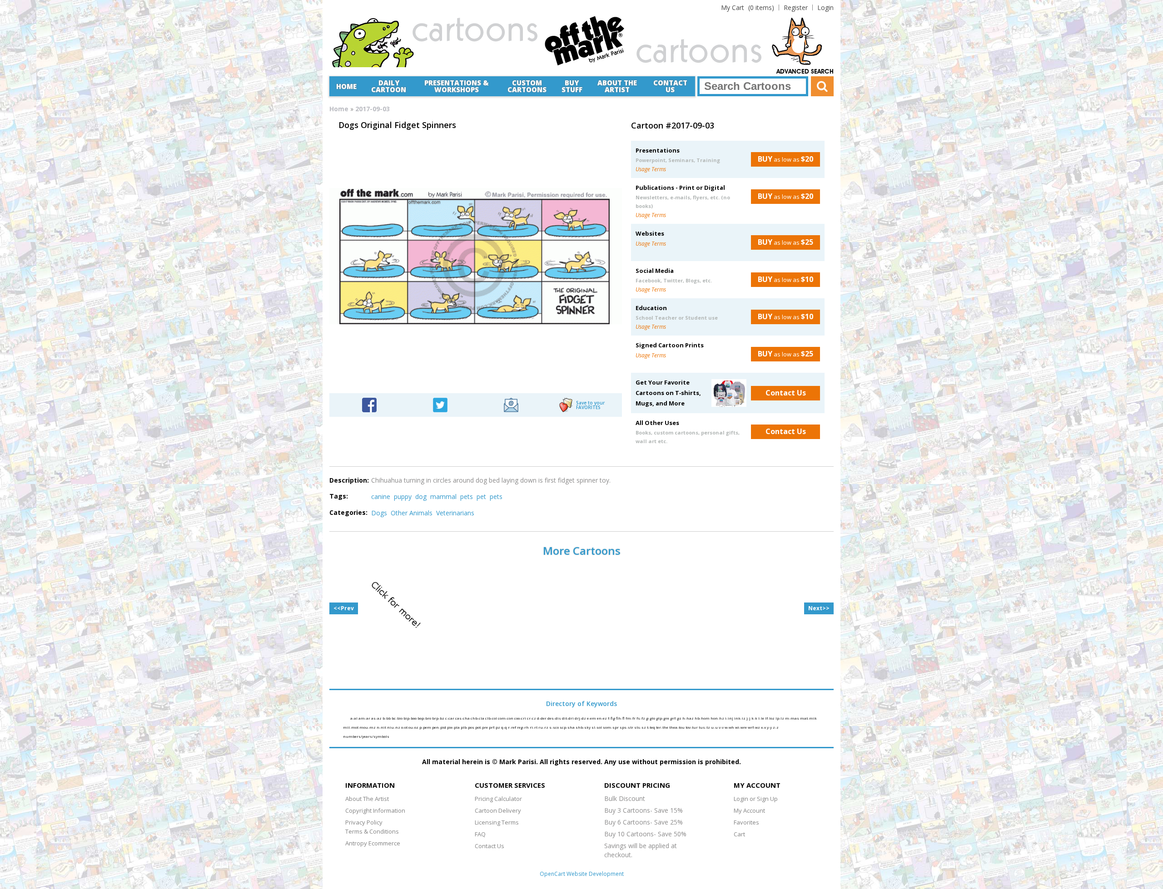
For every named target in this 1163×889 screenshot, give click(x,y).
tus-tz (705, 727)
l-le (761, 718)
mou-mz (368, 727)
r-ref (512, 727)
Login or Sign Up (756, 799)
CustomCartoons (527, 86)
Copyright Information (375, 810)
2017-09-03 (372, 108)
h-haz (688, 718)
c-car (450, 718)
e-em (592, 718)
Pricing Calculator (498, 799)
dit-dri (568, 718)
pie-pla (454, 727)
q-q (504, 727)
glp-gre (663, 718)
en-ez (602, 718)
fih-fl (621, 718)
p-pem (425, 727)
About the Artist (617, 86)
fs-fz (641, 718)
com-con (506, 718)
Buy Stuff (572, 86)
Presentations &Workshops (456, 86)
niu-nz (394, 727)
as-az (377, 718)
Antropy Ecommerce (372, 843)
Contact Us (670, 86)
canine (380, 496)
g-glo (651, 718)
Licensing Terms (497, 822)
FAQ (480, 834)
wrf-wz (754, 727)
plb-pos (468, 727)
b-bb (387, 718)
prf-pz (495, 727)
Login (825, 7)
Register (796, 7)
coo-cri (520, 718)
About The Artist (367, 799)
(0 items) (747, 7)
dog (421, 496)
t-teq (651, 727)
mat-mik (808, 718)
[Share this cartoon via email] (511, 404)
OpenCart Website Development (582, 874)
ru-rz (543, 727)
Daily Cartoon (388, 86)
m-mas (792, 718)
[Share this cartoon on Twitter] (440, 404)
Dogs (379, 513)
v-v (722, 727)
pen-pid (439, 727)
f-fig (612, 718)
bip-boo (410, 718)
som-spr (611, 727)
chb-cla (478, 718)
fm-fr (631, 718)
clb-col (491, 718)
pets (466, 496)
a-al (354, 718)
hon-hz (718, 718)
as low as (785, 159)
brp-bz (438, 718)
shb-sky (583, 727)
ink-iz (740, 718)
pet (481, 496)
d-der (542, 718)
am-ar (364, 718)
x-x (764, 727)
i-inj (729, 718)
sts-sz (640, 727)
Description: (349, 480)
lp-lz (780, 718)
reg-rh (523, 727)
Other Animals (411, 513)
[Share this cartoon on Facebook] (369, 404)
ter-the (662, 727)
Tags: (338, 496)
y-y (770, 727)
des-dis (554, 718)
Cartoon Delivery (498, 810)
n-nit (382, 727)
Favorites (746, 822)
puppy (403, 496)
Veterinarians (455, 513)
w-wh (730, 727)
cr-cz (532, 718)
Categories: (348, 512)
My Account (749, 810)
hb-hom (703, 718)
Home (346, 86)
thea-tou (677, 727)
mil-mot (351, 727)
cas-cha (463, 718)
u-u (715, 727)
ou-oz (413, 727)
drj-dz (581, 718)
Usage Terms (651, 169)
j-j (748, 718)
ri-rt (534, 727)
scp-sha (568, 727)
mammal (443, 496)
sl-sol (597, 727)
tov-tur (692, 727)
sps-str (627, 727)
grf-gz (676, 718)
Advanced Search (805, 72)
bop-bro (424, 718)
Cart (739, 834)
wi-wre (741, 727)
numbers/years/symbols (366, 736)
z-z (776, 727)
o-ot (404, 727)
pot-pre (482, 727)
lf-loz (770, 718)
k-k (754, 718)
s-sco (554, 727)
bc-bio (397, 718)
